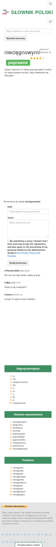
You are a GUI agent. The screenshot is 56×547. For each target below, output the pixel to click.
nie (14, 379)
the (14, 384)
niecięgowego (19, 476)
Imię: (10, 206)
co (14, 390)
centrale (16, 430)
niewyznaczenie (20, 381)
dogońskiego (19, 436)
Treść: (10, 217)
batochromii (18, 445)
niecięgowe (18, 473)
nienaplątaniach (20, 448)
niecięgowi (18, 485)
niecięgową (18, 470)
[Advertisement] (28, 111)
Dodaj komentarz (18, 262)
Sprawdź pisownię (15, 38)
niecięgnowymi (20, 421)
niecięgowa (18, 467)
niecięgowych (19, 491)
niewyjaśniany (19, 442)
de (14, 396)
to (13, 376)
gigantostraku (19, 439)
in (13, 387)
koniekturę (18, 427)
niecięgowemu (19, 482)
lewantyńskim (19, 433)
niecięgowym (19, 494)
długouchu (18, 424)
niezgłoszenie (19, 402)
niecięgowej (18, 479)
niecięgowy (18, 488)
